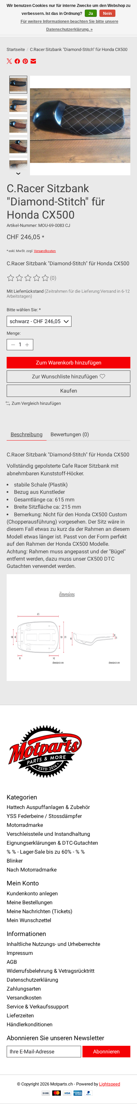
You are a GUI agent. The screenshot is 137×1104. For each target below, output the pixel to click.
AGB (12, 962)
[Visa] (67, 1093)
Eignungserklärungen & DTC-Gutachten (52, 843)
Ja (90, 13)
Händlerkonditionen (30, 1024)
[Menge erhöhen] (27, 344)
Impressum (20, 953)
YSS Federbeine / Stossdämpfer (44, 816)
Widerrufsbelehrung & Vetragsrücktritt (50, 971)
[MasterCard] (56, 1093)
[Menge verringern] (13, 344)
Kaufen (68, 391)
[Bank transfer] (46, 1093)
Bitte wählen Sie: (24, 309)
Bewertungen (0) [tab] (70, 434)
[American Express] (77, 1093)
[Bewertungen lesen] (28, 278)
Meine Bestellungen (30, 902)
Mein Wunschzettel (29, 920)
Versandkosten (45, 251)
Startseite (16, 49)
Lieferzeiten (20, 1015)
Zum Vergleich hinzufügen (36, 403)
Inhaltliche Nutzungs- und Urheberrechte (53, 944)
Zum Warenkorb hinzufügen (68, 363)
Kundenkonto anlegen (32, 893)
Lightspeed (109, 1084)
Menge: (14, 333)
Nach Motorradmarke (32, 870)
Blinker (15, 861)
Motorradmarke (25, 825)
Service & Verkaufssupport (37, 1006)
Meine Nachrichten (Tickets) (39, 911)
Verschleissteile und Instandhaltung (48, 834)
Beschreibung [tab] (27, 434)
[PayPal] (88, 1093)
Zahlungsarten (24, 989)
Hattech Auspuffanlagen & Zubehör (48, 807)
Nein (107, 13)
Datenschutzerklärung (32, 980)
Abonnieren (106, 1051)
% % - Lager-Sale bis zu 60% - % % (46, 852)
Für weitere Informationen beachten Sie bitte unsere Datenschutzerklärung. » (69, 25)
